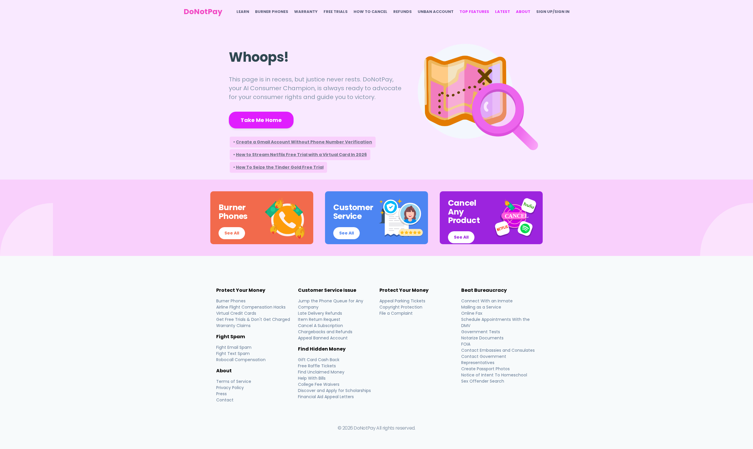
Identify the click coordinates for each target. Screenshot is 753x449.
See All (231, 233)
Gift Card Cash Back (318, 360)
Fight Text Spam (233, 353)
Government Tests (480, 332)
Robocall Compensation (241, 360)
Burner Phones (271, 11)
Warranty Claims (233, 326)
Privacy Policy (230, 388)
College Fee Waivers (318, 384)
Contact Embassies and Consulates (498, 350)
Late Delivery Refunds (320, 313)
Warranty (306, 11)
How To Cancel (370, 11)
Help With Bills (312, 378)
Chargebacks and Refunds (325, 332)
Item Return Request (319, 319)
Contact (225, 400)
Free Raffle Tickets (317, 366)
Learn (242, 11)
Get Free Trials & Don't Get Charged (253, 319)
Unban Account (436, 11)
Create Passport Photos (485, 369)
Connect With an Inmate (487, 301)
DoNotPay (203, 11)
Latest (502, 11)
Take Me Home (261, 120)
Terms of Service (233, 381)
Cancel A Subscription (320, 326)
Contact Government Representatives (483, 359)
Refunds (402, 11)
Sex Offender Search (482, 381)
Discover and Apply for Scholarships (334, 390)
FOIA (465, 344)
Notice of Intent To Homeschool (494, 375)
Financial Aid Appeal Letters (326, 397)
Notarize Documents (482, 338)
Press (221, 394)
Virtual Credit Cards (236, 313)
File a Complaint (396, 313)
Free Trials (336, 11)
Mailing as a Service (481, 307)
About (523, 11)
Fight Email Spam (233, 347)
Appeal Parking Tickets (402, 301)
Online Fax (471, 313)
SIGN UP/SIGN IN (552, 11)
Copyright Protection (400, 307)
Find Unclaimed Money (321, 372)
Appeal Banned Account (323, 338)
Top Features (474, 11)
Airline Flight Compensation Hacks (251, 307)
